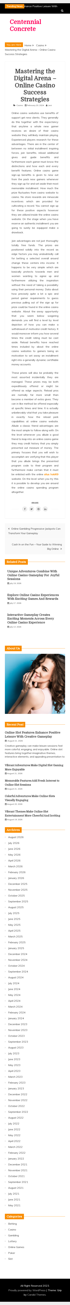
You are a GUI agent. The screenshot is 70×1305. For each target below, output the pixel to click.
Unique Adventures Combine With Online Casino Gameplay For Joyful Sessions (33, 575)
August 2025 (16, 907)
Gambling (13, 1235)
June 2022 (14, 1129)
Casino (19, 105)
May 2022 (14, 1135)
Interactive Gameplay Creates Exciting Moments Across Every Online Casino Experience (30, 618)
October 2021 (16, 1176)
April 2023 (14, 1071)
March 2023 (15, 1076)
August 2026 (16, 837)
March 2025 (15, 936)
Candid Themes (36, 1294)
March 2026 (15, 866)
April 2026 (14, 860)
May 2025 (14, 924)
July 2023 (13, 1053)
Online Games (16, 1247)
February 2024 (17, 1012)
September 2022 (18, 1111)
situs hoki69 (51, 474)
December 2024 (17, 954)
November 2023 (18, 1030)
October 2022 (16, 1106)
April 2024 (14, 1000)
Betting (12, 1223)
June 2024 (14, 989)
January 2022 (16, 1158)
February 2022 (17, 1152)
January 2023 (16, 1088)
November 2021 (18, 1170)
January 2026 (16, 878)
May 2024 (14, 995)
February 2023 (17, 1082)
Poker (11, 1253)
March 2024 (15, 1006)
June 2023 (14, 1059)
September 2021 (18, 1182)
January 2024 (16, 1018)
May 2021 (14, 1205)
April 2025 (14, 930)
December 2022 (17, 1094)
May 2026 (14, 854)
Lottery (12, 1241)
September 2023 (18, 1041)
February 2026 (17, 872)
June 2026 (14, 848)
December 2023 (17, 1024)
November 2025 (18, 889)
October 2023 (16, 1035)
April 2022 (14, 1141)
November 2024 (18, 959)
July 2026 (13, 843)
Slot (10, 1258)
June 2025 (14, 919)
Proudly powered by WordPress (27, 1290)
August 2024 (16, 977)
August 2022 (16, 1117)
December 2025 (17, 883)
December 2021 (17, 1164)
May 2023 (14, 1065)
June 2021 (14, 1199)
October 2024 (16, 965)
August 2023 (16, 1047)
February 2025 (17, 942)
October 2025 (16, 895)
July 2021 (13, 1193)
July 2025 (13, 913)
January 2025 (16, 948)
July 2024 (13, 983)
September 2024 (18, 971)
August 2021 (16, 1187)
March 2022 (15, 1146)
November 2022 (18, 1100)
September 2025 (18, 901)
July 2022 (13, 1123)
